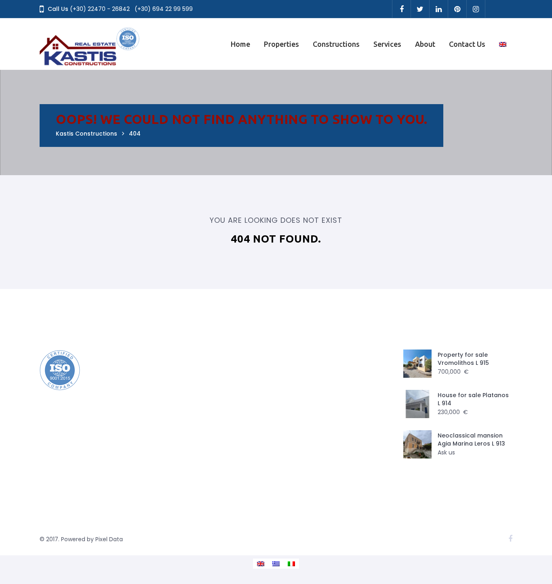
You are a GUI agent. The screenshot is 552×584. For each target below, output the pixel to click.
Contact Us (467, 44)
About (425, 44)
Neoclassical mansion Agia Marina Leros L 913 (471, 439)
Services (387, 44)
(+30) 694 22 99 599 (164, 9)
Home (240, 44)
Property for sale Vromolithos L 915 (463, 359)
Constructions (336, 44)
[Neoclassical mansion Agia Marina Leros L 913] (417, 444)
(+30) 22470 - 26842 (100, 9)
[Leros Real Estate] (90, 44)
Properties (281, 44)
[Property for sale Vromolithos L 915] (417, 364)
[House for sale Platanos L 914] (417, 404)
